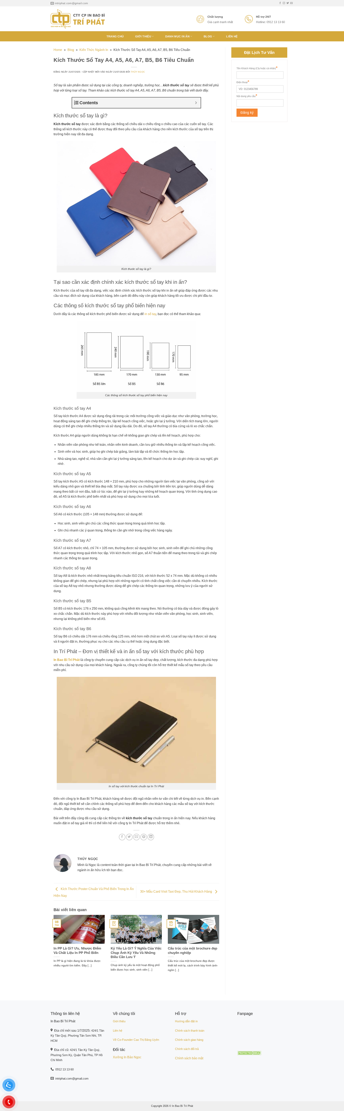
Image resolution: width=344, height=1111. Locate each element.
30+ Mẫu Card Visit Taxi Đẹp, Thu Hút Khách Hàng (176, 891)
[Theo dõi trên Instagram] (284, 3)
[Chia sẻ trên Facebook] (122, 837)
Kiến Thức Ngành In (93, 50)
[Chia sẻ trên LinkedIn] (151, 837)
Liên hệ (231, 36)
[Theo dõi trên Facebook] (280, 3)
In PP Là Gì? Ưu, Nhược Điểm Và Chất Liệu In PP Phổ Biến (77, 951)
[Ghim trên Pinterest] (143, 837)
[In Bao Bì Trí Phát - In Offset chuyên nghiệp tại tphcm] (78, 19)
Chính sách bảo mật (189, 1058)
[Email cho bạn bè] (136, 837)
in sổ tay (150, 314)
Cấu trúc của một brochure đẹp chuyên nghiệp (192, 951)
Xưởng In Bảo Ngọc (127, 1057)
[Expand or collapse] (196, 102)
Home (58, 50)
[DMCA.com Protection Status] (249, 1053)
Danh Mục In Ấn (177, 36)
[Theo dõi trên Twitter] (287, 3)
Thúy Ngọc (138, 72)
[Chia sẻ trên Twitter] (129, 837)
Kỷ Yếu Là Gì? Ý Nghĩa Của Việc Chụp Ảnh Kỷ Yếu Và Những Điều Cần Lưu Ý (136, 953)
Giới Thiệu (143, 36)
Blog (208, 36)
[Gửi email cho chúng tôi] (291, 3)
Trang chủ (115, 36)
